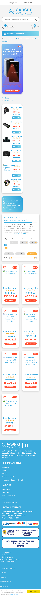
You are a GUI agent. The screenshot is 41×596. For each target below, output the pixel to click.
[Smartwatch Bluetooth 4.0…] (6, 183)
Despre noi (5, 467)
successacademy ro (5, 581)
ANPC (3, 561)
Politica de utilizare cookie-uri (12, 480)
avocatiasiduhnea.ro (8, 568)
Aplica (32, 254)
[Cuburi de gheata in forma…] (6, 167)
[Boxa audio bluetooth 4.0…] (6, 154)
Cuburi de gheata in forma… (21, 165)
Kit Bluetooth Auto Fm (19, 107)
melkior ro (3, 577)
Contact (4, 470)
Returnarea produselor (10, 502)
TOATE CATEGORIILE (15, 34)
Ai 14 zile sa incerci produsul (12, 208)
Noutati (4, 473)
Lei (36, 26)
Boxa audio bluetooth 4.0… (20, 151)
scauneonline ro (4, 564)
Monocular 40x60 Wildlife (20, 122)
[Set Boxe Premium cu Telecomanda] (6, 139)
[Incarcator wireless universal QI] (31, 273)
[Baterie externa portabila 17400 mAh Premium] (10, 360)
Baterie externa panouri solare (17, 288)
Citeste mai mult (14, 594)
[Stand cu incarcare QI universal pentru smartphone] (31, 361)
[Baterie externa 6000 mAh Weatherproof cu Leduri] (31, 318)
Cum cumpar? (6, 489)
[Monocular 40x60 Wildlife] (6, 125)
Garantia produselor (8, 496)
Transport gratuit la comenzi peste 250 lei (13, 200)
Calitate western (11, 203)
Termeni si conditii (8, 477)
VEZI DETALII (16, 117)
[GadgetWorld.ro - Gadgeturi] (20, 11)
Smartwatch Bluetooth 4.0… (21, 179)
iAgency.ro (18, 559)
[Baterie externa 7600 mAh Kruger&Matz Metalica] (10, 318)
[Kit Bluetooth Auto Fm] (6, 111)
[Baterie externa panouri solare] (10, 272)
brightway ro (4, 586)
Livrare (4, 499)
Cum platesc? (6, 492)
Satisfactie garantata (13, 205)
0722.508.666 (13, 518)
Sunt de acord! (33, 591)
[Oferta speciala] (12, 69)
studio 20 (3, 573)
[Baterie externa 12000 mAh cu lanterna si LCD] (10, 403)
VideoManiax (10, 561)
